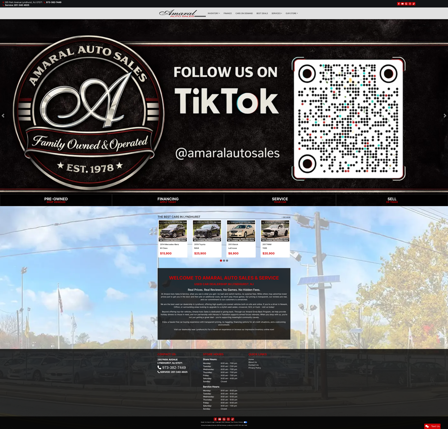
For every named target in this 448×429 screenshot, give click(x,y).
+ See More (286, 217)
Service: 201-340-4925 (17, 5)
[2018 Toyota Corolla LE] (207, 231)
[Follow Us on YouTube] (402, 4)
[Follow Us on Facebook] (399, 4)
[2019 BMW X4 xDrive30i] (241, 231)
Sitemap (227, 422)
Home (251, 359)
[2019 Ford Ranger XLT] (172, 231)
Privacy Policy (254, 368)
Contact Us (253, 365)
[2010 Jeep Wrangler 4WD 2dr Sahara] (275, 226)
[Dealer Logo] (182, 13)
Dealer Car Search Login (208, 422)
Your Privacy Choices (237, 422)
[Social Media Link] (410, 4)
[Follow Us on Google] (406, 4)
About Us (252, 362)
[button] (3, 116)
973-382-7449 (53, 2)
